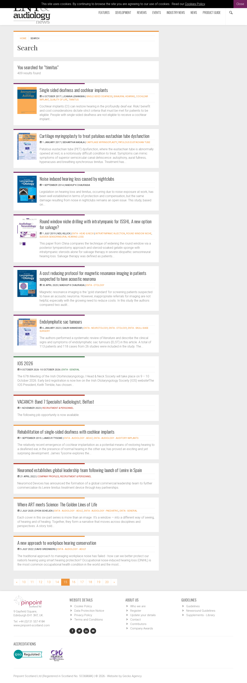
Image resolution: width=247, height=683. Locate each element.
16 (73, 582)
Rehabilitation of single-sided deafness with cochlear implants (65, 431)
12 (40, 582)
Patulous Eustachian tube (134, 142)
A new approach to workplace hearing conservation (56, 542)
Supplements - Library (200, 615)
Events (156, 12)
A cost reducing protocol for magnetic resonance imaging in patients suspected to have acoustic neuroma (93, 275)
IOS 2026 (25, 363)
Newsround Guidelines (200, 610)
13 (49, 582)
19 (98, 582)
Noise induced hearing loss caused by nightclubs (77, 178)
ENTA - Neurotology (96, 328)
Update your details (143, 615)
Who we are (138, 606)
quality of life (59, 99)
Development (123, 12)
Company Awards (141, 628)
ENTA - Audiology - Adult (78, 438)
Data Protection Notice (89, 610)
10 (24, 582)
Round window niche (138, 233)
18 (90, 582)
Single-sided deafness (99, 96)
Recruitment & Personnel (58, 408)
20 (107, 582)
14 (57, 582)
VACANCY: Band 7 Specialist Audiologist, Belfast (55, 401)
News (194, 12)
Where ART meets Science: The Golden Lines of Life (57, 504)
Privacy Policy (83, 615)
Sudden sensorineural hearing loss (62, 236)
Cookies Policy (195, 4)
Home (23, 38)
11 (32, 582)
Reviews (142, 12)
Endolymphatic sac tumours (61, 321)
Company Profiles (48, 476)
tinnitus (74, 99)
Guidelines (193, 606)
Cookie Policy (83, 606)
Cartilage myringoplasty (101, 142)
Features (104, 12)
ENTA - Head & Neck (83, 233)
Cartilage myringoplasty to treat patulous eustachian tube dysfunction (94, 135)
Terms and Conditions (88, 619)
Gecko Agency (132, 676)
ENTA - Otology (95, 285)
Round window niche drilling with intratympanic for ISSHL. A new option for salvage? (95, 224)
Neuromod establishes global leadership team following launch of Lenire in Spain (79, 469)
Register (135, 610)
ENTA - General (71, 369)
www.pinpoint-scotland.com (32, 625)
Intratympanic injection (110, 233)
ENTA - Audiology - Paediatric (101, 510)
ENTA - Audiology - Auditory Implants (116, 438)
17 (82, 582)
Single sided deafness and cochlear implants (74, 89)
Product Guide (212, 12)
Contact (135, 619)
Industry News (176, 12)
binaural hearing (124, 96)
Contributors (138, 624)
